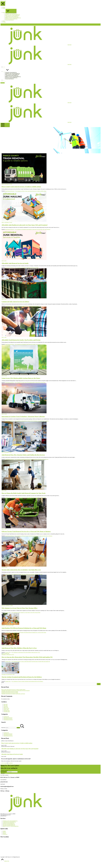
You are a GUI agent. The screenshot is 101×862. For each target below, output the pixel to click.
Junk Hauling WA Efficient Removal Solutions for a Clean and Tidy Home (24, 628)
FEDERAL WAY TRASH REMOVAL (10, 820)
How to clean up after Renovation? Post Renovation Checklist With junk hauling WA (27, 657)
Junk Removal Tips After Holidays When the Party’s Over (19, 648)
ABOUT (4, 832)
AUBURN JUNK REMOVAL (8, 823)
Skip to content (3, 0)
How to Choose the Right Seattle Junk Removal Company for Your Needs (23, 493)
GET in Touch (4, 763)
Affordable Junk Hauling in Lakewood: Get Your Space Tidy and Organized (24, 225)
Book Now (2, 82)
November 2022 (7, 711)
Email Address (3, 771)
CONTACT (5, 834)
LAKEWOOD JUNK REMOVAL (9, 821)
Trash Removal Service (9, 267)
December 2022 (7, 710)
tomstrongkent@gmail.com (5, 25)
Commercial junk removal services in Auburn (15, 301)
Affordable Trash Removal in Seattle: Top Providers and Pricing (21, 340)
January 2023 (6, 709)
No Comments (30, 191)
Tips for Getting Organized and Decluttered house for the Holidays (22, 677)
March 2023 (6, 707)
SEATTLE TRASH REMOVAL (9, 824)
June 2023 (5, 704)
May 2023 (5, 705)
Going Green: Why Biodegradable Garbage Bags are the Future (21, 378)
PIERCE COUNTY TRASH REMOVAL (11, 826)
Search (2, 682)
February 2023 (6, 708)
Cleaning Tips (7, 497)
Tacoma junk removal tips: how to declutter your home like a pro (21, 569)
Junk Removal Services (9, 229)
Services (4, 833)
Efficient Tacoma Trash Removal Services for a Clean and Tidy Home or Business (26, 531)
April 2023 (6, 706)
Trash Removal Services (9, 191)
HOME (4, 831)
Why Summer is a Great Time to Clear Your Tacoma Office (19, 608)
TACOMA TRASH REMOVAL (9, 825)
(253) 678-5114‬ (3, 23)
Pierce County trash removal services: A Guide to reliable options (21, 186)
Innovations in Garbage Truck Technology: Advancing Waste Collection (23, 416)
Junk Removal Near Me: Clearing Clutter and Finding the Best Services (23, 455)
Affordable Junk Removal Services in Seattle (15, 263)
